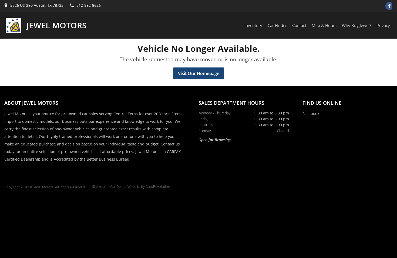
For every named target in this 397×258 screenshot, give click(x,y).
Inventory (253, 25)
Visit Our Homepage (198, 73)
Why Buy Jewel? (356, 25)
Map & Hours (324, 25)
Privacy (383, 25)
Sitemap (98, 186)
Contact (299, 25)
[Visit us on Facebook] (389, 6)
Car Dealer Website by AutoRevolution (140, 186)
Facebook (310, 113)
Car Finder (277, 25)
